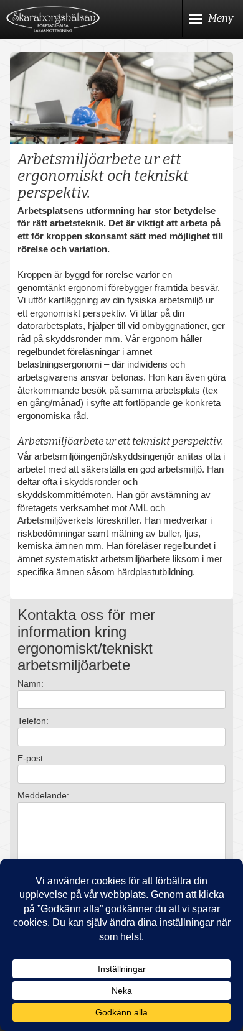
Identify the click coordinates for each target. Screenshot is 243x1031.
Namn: (30, 683)
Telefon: (33, 721)
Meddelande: (43, 795)
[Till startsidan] (53, 19)
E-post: (31, 758)
